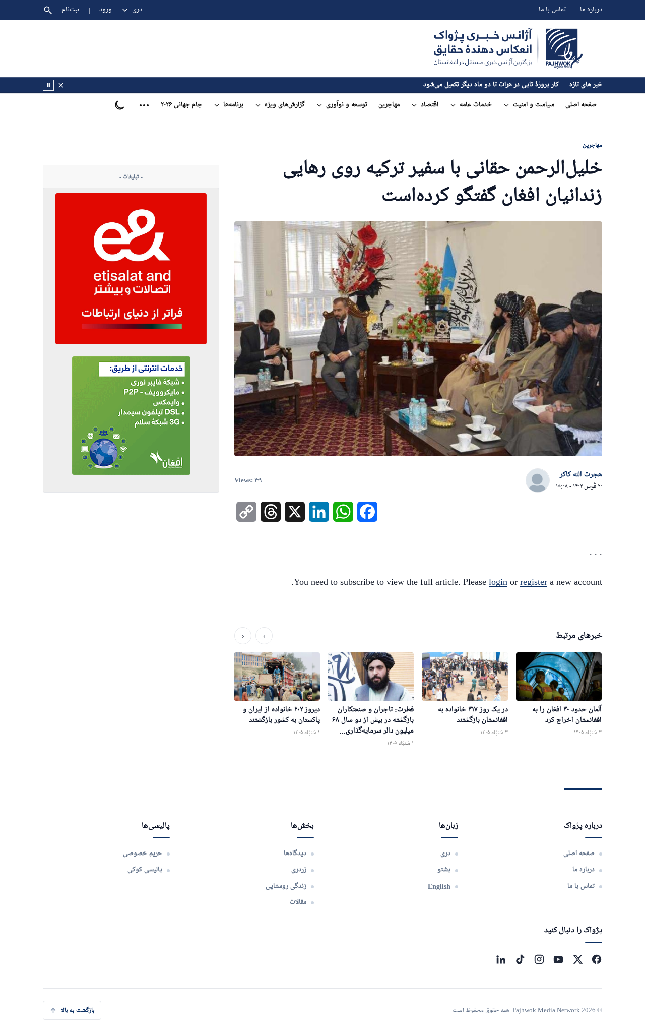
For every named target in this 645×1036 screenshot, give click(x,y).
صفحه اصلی (581, 105)
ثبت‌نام (71, 10)
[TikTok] (520, 959)
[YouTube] (558, 959)
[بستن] (61, 85)
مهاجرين (592, 145)
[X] (577, 959)
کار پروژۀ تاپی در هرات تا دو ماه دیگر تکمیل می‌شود (491, 85)
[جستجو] (48, 10)
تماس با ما (552, 10)
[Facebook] (596, 959)
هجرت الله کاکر (581, 475)
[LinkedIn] (500, 959)
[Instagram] (539, 959)
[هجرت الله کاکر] (537, 481)
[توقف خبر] (48, 85)
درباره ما (591, 10)
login (498, 582)
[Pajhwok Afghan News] (508, 48)
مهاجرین (389, 105)
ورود (105, 10)
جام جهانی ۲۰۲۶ (181, 105)
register (533, 582)
